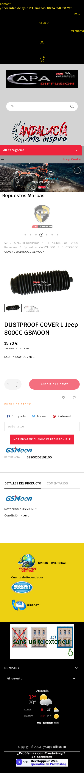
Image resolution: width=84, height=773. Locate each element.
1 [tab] (26, 235)
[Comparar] (74, 397)
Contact (5, 4)
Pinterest (64, 416)
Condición (12, 515)
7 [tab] (58, 235)
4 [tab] (42, 235)
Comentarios (57, 483)
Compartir (19, 416)
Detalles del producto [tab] (23, 483)
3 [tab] (36, 235)
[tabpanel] (42, 216)
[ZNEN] (42, 216)
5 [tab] (47, 235)
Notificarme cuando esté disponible (42, 439)
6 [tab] (53, 235)
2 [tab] (31, 235)
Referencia (12, 457)
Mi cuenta (77, 30)
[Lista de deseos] (63, 397)
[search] (72, 106)
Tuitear (42, 416)
